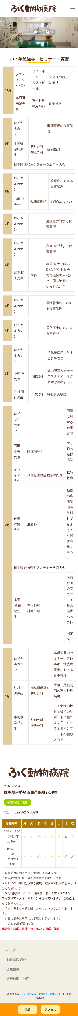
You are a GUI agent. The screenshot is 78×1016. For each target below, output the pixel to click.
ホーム (11, 950)
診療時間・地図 (17, 802)
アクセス (50, 1009)
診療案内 (13, 969)
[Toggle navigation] (72, 8)
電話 (27, 1009)
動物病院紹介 (16, 960)
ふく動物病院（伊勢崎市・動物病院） (42, 994)
